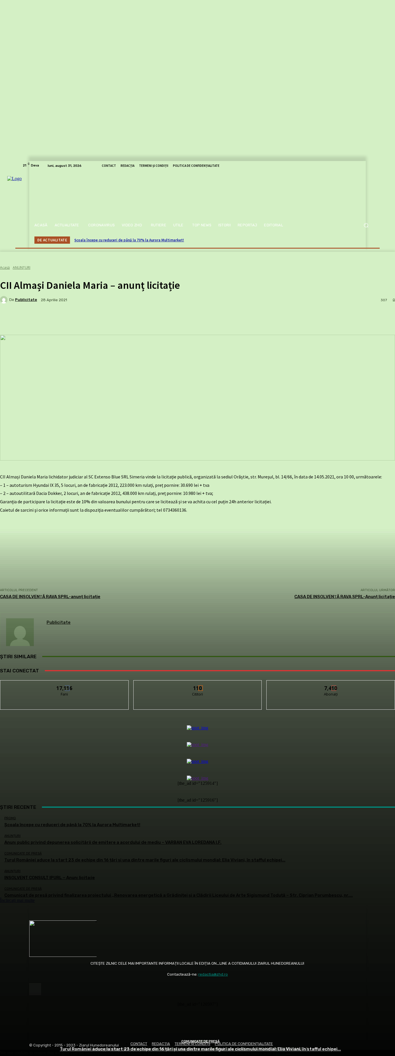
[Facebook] (35, 989)
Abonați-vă (331, 685)
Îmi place (64, 685)
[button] (366, 225)
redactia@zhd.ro (213, 974)
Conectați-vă (198, 685)
